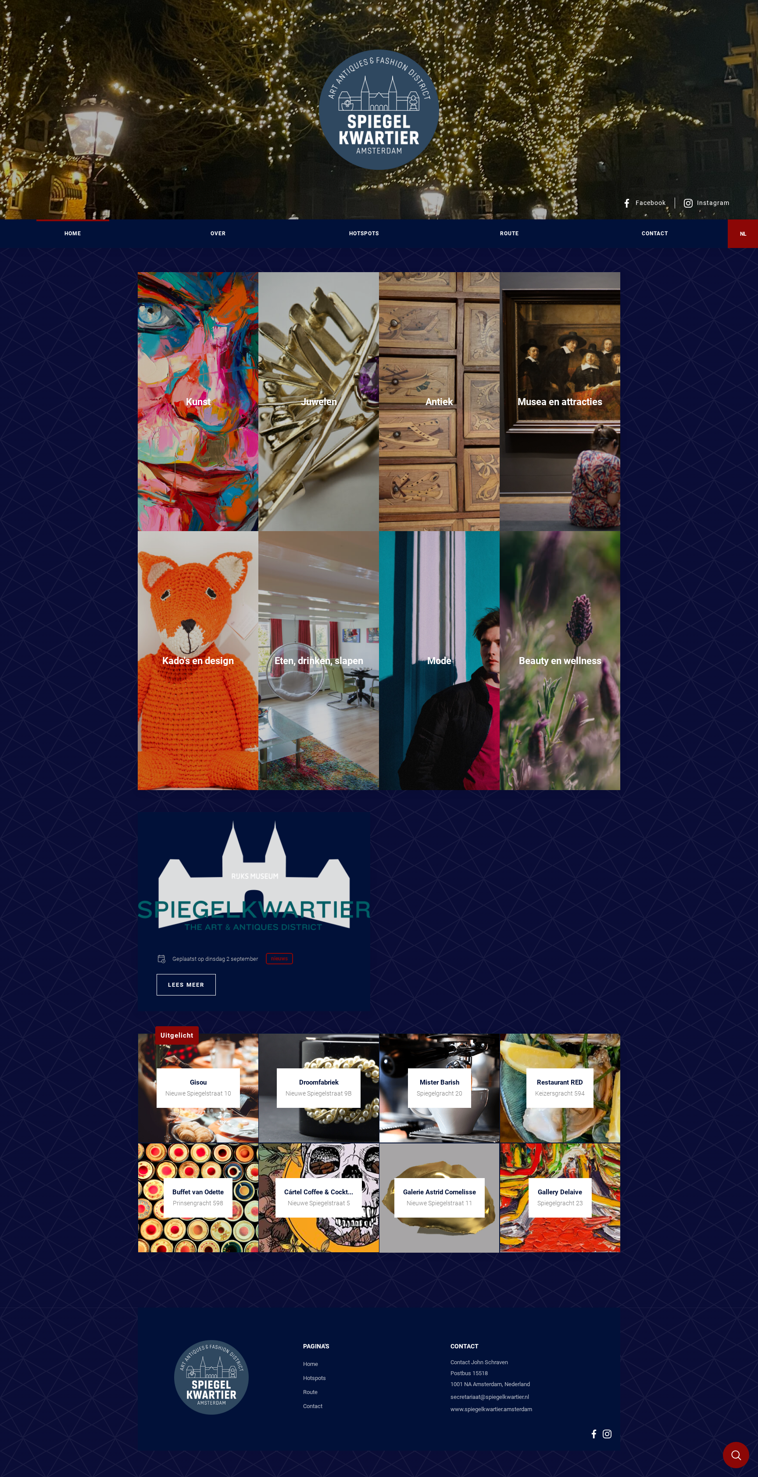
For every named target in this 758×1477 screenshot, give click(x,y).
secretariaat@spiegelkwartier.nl (490, 1397)
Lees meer (186, 984)
